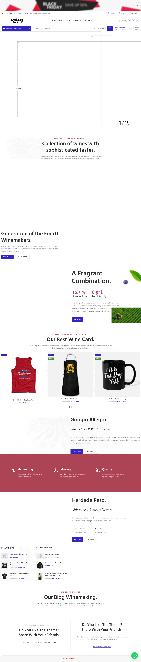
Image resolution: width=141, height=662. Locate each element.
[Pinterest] (129, 20)
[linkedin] (133, 20)
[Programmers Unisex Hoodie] (40, 565)
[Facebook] (121, 20)
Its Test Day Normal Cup (117, 399)
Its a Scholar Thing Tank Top (23, 400)
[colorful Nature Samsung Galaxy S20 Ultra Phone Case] (40, 576)
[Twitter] (125, 20)
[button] (134, 655)
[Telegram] (137, 20)
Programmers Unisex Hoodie (55, 563)
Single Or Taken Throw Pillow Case (20, 564)
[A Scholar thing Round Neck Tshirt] (4, 576)
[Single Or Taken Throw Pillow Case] (4, 565)
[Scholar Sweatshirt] (40, 556)
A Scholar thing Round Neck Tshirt (19, 575)
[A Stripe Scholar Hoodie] (4, 556)
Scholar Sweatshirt (52, 554)
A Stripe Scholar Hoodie (18, 554)
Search (110, 28)
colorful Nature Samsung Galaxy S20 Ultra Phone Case (56, 575)
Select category (98, 28)
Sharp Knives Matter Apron (70, 399)
